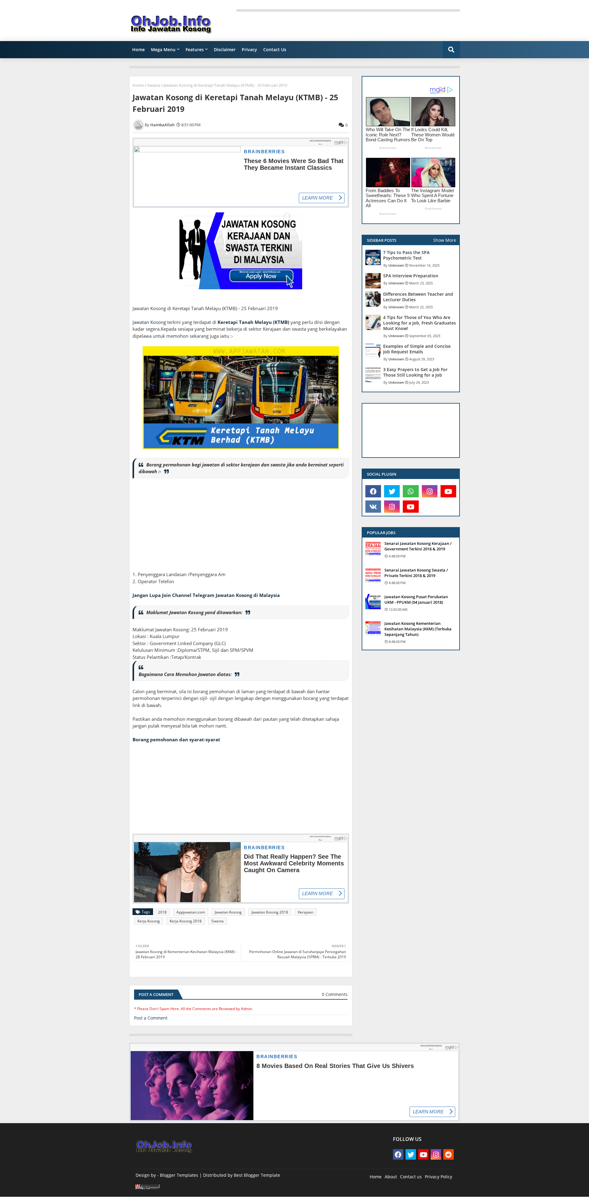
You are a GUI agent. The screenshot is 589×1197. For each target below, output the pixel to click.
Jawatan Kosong (149, 322)
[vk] (373, 506)
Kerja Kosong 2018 (186, 921)
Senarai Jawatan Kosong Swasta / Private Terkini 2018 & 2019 (416, 572)
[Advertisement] (241, 528)
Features (195, 49)
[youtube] (448, 491)
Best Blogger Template (257, 1175)
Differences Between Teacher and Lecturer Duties (418, 296)
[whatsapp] (410, 491)
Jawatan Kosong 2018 (270, 912)
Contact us (411, 1177)
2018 (162, 912)
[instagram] (429, 491)
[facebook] (373, 491)
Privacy (249, 49)
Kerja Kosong (148, 921)
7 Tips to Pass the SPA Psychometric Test (406, 255)
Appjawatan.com (190, 912)
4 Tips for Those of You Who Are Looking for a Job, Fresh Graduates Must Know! (419, 323)
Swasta (153, 85)
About (391, 1177)
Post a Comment (150, 1018)
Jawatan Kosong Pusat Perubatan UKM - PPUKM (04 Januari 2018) (416, 599)
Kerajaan (305, 912)
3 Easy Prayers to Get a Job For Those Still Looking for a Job (415, 372)
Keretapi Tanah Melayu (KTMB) (253, 322)
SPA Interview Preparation (410, 276)
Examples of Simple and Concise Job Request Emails (417, 349)
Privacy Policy (438, 1177)
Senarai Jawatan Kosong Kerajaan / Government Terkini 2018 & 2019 (418, 546)
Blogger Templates (179, 1175)
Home (138, 49)
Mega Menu (163, 49)
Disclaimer (225, 49)
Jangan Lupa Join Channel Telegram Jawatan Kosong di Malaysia (206, 595)
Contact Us (274, 49)
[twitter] (392, 491)
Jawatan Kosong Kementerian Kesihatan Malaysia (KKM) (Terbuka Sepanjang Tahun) (418, 629)
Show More (444, 240)
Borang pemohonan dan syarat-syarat (176, 739)
